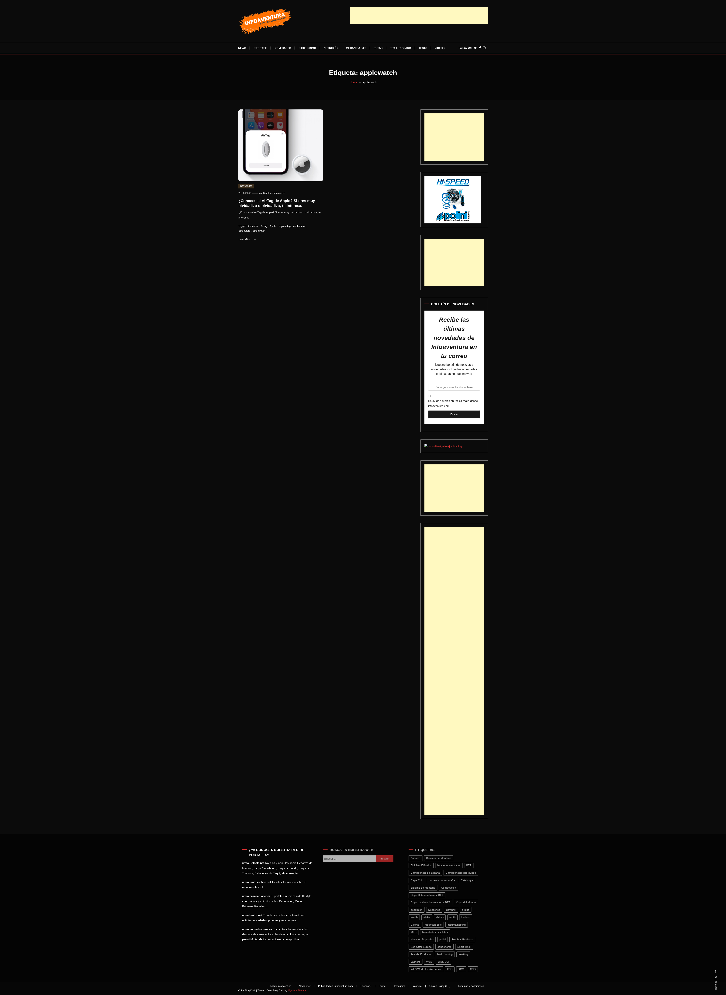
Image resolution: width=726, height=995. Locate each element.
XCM (465, 969)
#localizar (253, 226)
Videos (439, 48)
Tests (423, 48)
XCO (476, 969)
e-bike (469, 909)
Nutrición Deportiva (425, 939)
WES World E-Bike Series (429, 969)
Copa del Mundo (469, 902)
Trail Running (400, 48)
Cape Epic (420, 880)
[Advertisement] (419, 15)
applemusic (299, 226)
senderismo (448, 946)
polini (446, 939)
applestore (244, 230)
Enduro (469, 917)
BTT (472, 865)
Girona (418, 924)
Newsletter (304, 986)
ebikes (443, 917)
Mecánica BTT (356, 48)
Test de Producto (424, 954)
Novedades (283, 48)
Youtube (417, 986)
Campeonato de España (428, 872)
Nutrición (331, 48)
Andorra (419, 857)
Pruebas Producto (465, 939)
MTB (417, 932)
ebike (430, 917)
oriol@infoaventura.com (272, 193)
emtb (456, 917)
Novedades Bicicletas (438, 932)
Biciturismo (307, 48)
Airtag (264, 226)
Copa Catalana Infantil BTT (430, 895)
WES (432, 961)
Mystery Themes (297, 990)
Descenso (438, 909)
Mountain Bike (436, 924)
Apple (273, 226)
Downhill (454, 909)
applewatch (259, 230)
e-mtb (417, 917)
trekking (466, 954)
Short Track (468, 946)
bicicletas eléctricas (452, 865)
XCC (453, 969)
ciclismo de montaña (426, 887)
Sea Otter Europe (424, 946)
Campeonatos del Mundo (464, 872)
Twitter (382, 986)
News (242, 48)
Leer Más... (245, 239)
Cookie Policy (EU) (439, 986)
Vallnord (419, 961)
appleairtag (285, 226)
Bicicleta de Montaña (442, 857)
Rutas (378, 48)
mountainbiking (460, 924)
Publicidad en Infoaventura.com (335, 986)
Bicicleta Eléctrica (424, 865)
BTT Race (260, 48)
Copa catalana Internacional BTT (434, 902)
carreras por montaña (445, 880)
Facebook (366, 986)
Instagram (399, 986)
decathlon (420, 909)
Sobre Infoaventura (280, 986)
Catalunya (470, 880)
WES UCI (446, 961)
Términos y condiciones (471, 986)
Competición (451, 887)
